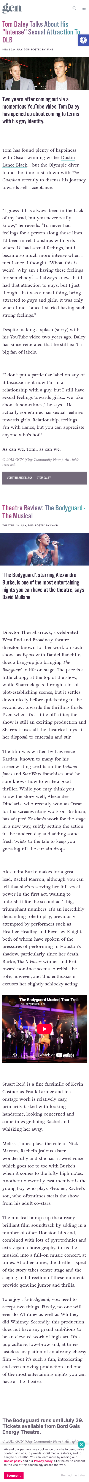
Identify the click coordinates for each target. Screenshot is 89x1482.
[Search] (74, 8)
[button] (83, 40)
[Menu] (84, 8)
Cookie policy (13, 1461)
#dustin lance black (19, 478)
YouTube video (41, 107)
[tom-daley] (44, 73)
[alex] (44, 549)
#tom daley (44, 478)
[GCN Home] (12, 8)
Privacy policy (43, 1461)
